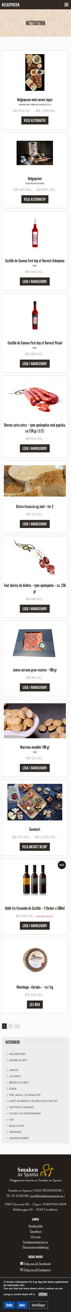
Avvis (22, 1305)
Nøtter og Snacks (21, 1107)
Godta (9, 1305)
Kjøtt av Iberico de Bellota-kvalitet (33, 1101)
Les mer (35, 1004)
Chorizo (15, 1076)
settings (43, 1293)
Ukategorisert (19, 1138)
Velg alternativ (35, 120)
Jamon (13, 1070)
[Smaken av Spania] (35, 1171)
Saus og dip (16, 1126)
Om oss (35, 1236)
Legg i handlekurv (35, 281)
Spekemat (15, 1132)
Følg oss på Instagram (37, 1269)
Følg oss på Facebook (37, 1263)
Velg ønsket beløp (34, 846)
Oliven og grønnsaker (25, 1113)
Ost (11, 1120)
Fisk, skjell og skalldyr (24, 1095)
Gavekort (36, 1231)
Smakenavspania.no (35, 1241)
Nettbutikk (35, 1225)
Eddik (13, 1089)
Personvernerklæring (36, 1246)
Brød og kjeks (19, 1083)
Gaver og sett (18, 1060)
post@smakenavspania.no (46, 1195)
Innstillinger (38, 1305)
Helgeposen (17, 1054)
